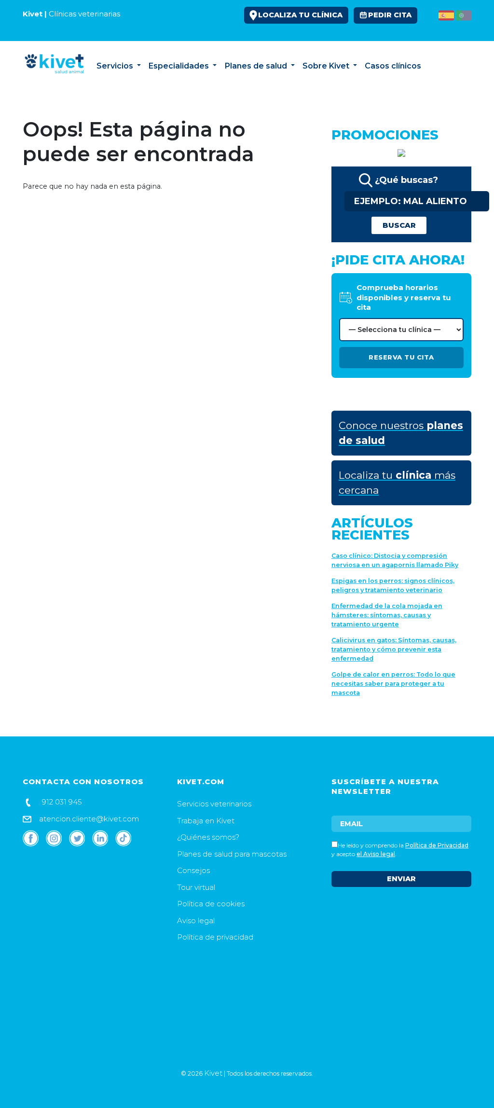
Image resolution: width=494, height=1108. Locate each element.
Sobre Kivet (326, 65)
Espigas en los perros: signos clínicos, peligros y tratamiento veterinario (392, 585)
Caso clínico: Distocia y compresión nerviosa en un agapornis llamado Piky (394, 560)
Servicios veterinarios (214, 803)
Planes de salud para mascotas (232, 854)
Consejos (445, 65)
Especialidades (180, 65)
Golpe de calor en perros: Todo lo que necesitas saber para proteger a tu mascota (393, 683)
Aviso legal (196, 920)
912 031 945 (61, 801)
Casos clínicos (393, 65)
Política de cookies (211, 903)
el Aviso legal (376, 854)
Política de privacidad (215, 937)
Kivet (213, 1073)
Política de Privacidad (436, 845)
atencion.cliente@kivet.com (88, 818)
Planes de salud (257, 65)
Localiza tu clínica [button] (300, 15)
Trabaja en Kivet (205, 820)
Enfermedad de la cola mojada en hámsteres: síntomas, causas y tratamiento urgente (386, 615)
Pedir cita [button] (390, 15)
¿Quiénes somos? (208, 837)
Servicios (115, 65)
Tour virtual (196, 887)
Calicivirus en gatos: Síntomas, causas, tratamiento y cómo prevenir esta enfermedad (393, 649)
